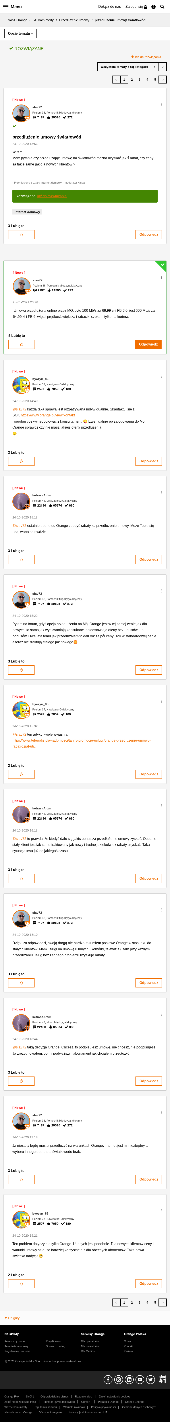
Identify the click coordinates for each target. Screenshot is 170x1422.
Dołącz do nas (109, 6)
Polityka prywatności (103, 1407)
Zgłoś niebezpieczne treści (20, 1401)
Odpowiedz (148, 234)
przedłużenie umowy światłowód (46, 137)
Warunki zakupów (74, 1407)
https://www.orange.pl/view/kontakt (48, 415)
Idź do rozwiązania (148, 57)
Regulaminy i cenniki (17, 1351)
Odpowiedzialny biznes (55, 1396)
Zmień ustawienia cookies (114, 1396)
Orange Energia (134, 1401)
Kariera (128, 1351)
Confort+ (86, 1401)
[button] (161, 104)
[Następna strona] (162, 80)
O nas (127, 1341)
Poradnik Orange (108, 1401)
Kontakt (128, 1346)
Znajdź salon (54, 1341)
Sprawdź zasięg (55, 1346)
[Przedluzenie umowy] (162, 66)
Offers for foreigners (50, 1412)
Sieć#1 (30, 1396)
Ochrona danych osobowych (139, 1407)
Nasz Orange (17, 20)
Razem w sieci (84, 1396)
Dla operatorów (90, 1341)
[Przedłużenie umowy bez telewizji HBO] (155, 66)
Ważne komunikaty (15, 1407)
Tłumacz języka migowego (59, 1401)
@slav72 (19, 409)
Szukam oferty (43, 20)
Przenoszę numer (15, 1341)
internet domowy (27, 212)
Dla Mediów (88, 1351)
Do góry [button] (14, 1318)
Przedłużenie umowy (74, 20)
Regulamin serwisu (45, 1407)
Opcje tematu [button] (19, 33)
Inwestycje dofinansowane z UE (88, 1412)
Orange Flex (11, 1396)
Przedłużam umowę (16, 1346)
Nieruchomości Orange (18, 1412)
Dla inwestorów (90, 1346)
